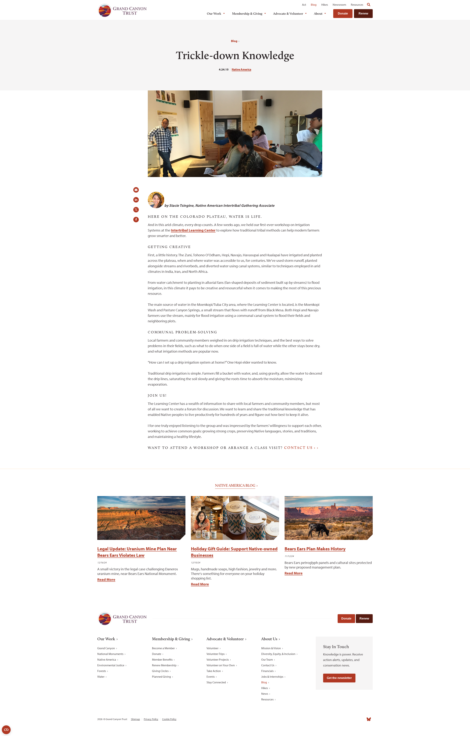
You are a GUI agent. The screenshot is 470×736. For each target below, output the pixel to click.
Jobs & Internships (272, 676)
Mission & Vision (271, 648)
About (318, 14)
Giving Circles (160, 671)
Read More (106, 579)
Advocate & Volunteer (288, 14)
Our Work (214, 14)
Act (304, 4)
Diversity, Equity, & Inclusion (278, 654)
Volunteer (212, 648)
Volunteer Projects (218, 659)
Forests (101, 671)
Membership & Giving (247, 14)
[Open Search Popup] (369, 5)
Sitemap (135, 719)
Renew (363, 13)
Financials (267, 671)
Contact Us (267, 665)
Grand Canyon (106, 648)
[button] (137, 191)
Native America (241, 69)
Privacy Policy (151, 719)
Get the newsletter (339, 677)
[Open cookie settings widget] (6, 729)
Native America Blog (235, 485)
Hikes (324, 4)
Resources (357, 4)
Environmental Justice (110, 665)
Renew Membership (164, 665)
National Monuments (110, 654)
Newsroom (339, 4)
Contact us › (300, 447)
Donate (343, 13)
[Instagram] (336, 719)
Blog (314, 4)
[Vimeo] (361, 719)
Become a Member (163, 648)
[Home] (122, 10)
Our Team (267, 659)
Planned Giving (161, 676)
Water (100, 676)
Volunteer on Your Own (221, 665)
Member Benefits (162, 659)
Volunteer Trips (216, 654)
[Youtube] (352, 719)
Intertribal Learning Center (193, 230)
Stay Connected (216, 682)
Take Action (214, 671)
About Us (269, 639)
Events (211, 676)
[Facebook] (328, 719)
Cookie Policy (169, 719)
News (264, 693)
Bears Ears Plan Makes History (315, 548)
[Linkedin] (344, 719)
